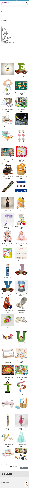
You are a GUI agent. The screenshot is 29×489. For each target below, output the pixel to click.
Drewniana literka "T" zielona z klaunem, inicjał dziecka (7, 394)
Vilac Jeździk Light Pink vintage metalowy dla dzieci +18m (8, 411)
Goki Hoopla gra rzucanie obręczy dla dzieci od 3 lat (7, 445)
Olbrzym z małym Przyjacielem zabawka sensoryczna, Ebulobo (7, 311)
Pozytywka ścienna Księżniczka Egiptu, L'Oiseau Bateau (21, 160)
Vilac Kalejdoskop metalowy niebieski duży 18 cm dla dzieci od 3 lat (8, 277)
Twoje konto (3, 480)
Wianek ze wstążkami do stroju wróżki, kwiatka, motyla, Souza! (7, 227)
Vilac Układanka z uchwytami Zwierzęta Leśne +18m (21, 361)
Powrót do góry (23, 467)
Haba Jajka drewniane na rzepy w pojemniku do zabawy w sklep (21, 311)
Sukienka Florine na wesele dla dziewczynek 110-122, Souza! (21, 445)
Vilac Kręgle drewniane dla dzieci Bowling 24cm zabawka (21, 411)
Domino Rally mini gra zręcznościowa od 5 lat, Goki (21, 394)
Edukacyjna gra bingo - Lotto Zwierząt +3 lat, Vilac (8, 143)
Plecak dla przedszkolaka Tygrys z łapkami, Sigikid (21, 177)
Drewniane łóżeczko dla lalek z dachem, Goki (7, 361)
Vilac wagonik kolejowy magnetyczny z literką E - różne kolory (21, 76)
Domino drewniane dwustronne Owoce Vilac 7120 (7, 461)
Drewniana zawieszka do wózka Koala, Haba (21, 126)
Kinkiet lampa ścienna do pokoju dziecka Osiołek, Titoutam (21, 294)
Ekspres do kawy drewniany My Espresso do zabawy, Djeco (21, 210)
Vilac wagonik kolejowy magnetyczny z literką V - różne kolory (7, 294)
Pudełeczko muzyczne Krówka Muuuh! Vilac (7, 260)
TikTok (2, 474)
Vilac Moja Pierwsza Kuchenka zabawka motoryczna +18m (7, 126)
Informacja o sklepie (5, 482)
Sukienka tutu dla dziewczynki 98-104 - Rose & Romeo (21, 428)
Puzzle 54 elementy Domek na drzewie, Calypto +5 (21, 378)
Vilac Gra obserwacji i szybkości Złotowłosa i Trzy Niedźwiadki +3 (21, 93)
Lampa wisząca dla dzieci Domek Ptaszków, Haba (8, 76)
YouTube (4, 474)
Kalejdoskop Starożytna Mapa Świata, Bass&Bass (7, 428)
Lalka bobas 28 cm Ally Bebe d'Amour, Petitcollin (7, 244)
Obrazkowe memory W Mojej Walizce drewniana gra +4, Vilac (7, 110)
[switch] (26, 486)
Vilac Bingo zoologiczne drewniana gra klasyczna (21, 327)
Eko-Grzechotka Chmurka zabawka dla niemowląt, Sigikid (7, 93)
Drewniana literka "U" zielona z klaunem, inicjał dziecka (21, 344)
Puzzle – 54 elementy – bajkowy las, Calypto (8, 159)
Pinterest (9, 474)
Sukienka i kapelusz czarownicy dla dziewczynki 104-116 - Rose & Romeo (7, 210)
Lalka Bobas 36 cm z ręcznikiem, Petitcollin (21, 243)
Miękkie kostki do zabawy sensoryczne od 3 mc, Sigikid (21, 227)
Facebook (11, 474)
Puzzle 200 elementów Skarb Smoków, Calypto (7, 378)
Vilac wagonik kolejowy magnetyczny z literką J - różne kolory (21, 277)
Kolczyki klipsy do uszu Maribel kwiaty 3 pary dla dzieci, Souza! (21, 143)
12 (16, 466)
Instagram (7, 474)
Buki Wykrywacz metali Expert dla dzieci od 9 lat (21, 461)
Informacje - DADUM (4, 479)
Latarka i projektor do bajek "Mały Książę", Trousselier (21, 193)
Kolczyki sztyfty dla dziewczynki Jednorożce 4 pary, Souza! (21, 260)
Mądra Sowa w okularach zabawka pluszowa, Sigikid (8, 177)
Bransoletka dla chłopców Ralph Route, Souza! (7, 193)
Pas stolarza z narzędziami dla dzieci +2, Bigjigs (7, 344)
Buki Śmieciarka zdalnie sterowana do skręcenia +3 (21, 110)
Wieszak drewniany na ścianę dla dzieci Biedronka (7, 327)
